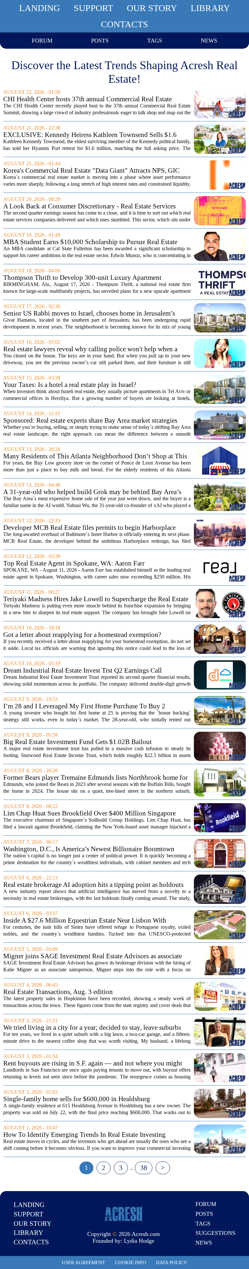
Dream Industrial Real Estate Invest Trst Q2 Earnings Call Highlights (82, 670)
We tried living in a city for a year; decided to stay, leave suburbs (92, 1027)
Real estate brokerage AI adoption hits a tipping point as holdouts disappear (93, 884)
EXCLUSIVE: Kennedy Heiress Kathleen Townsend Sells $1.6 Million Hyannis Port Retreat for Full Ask (90, 134)
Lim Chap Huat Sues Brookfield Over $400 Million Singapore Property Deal (89, 813)
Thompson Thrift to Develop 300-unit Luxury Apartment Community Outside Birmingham (82, 277)
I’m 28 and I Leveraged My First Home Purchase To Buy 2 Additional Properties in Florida (84, 706)
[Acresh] (123, 1213)
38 (143, 1168)
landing (39, 8)
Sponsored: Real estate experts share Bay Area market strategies (90, 420)
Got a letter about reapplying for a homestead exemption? (82, 634)
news (209, 40)
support (93, 8)
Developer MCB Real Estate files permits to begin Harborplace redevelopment (89, 527)
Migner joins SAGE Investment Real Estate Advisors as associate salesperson (92, 956)
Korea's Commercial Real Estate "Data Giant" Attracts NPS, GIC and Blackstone (91, 170)
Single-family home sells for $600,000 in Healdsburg (76, 1099)
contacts (124, 24)
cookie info (130, 1262)
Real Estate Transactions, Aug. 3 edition (58, 992)
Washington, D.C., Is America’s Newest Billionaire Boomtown (88, 849)
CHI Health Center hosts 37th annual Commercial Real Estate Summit (87, 99)
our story (152, 8)
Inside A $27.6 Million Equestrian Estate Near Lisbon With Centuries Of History (84, 920)
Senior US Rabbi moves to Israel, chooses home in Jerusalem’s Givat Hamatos (89, 313)
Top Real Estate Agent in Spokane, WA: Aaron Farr (74, 563)
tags (154, 40)
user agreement (83, 1262)
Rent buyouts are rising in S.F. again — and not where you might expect (92, 1063)
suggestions (215, 1233)
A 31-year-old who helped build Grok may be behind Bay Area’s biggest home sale (92, 492)
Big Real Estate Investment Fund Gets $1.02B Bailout (77, 742)
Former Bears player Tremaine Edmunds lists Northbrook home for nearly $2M (95, 777)
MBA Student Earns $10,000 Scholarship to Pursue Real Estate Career (90, 242)
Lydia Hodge (139, 1241)
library (210, 8)
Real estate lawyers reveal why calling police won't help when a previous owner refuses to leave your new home (90, 349)
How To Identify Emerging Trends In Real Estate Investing (84, 1134)
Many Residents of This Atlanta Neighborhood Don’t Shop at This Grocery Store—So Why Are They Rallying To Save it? (95, 456)
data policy (171, 1262)
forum (42, 40)
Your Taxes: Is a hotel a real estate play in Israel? (69, 384)
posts (100, 40)
